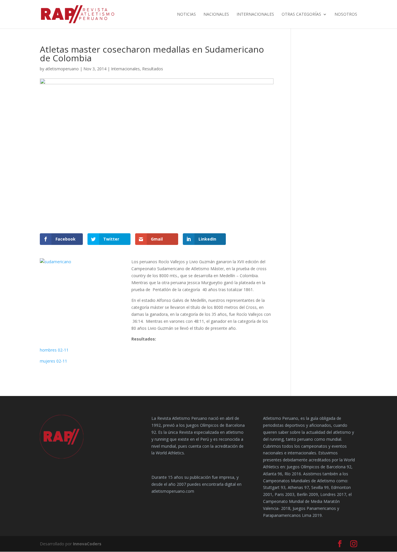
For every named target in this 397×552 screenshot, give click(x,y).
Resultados (152, 68)
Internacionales (255, 14)
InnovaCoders (87, 543)
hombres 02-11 (54, 350)
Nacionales (216, 14)
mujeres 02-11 (53, 361)
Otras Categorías (301, 14)
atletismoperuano (62, 68)
